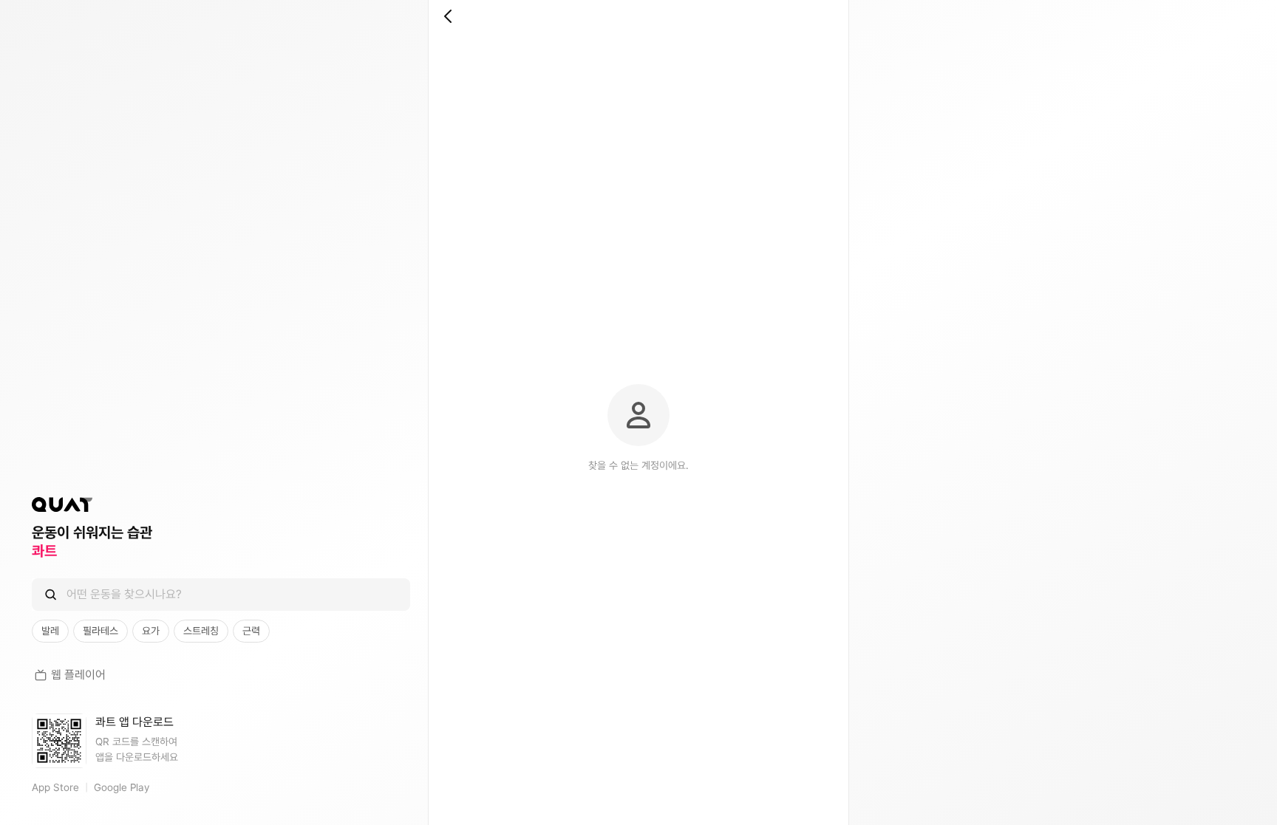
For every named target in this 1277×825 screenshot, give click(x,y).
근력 (251, 631)
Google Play (121, 787)
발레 (50, 631)
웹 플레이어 (78, 675)
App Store (55, 787)
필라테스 (100, 631)
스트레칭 (201, 631)
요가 (151, 631)
